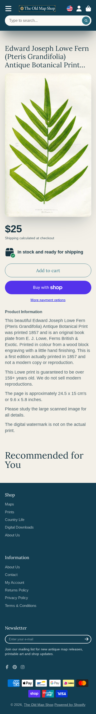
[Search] (86, 20)
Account (79, 9)
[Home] (37, 8)
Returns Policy (17, 590)
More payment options (48, 300)
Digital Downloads (19, 527)
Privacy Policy (16, 598)
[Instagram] (22, 667)
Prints (9, 512)
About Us (12, 535)
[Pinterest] (15, 667)
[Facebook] (7, 667)
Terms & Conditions (20, 605)
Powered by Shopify (69, 705)
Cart (88, 9)
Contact (11, 575)
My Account (14, 582)
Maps (9, 504)
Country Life (14, 520)
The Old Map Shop (38, 705)
